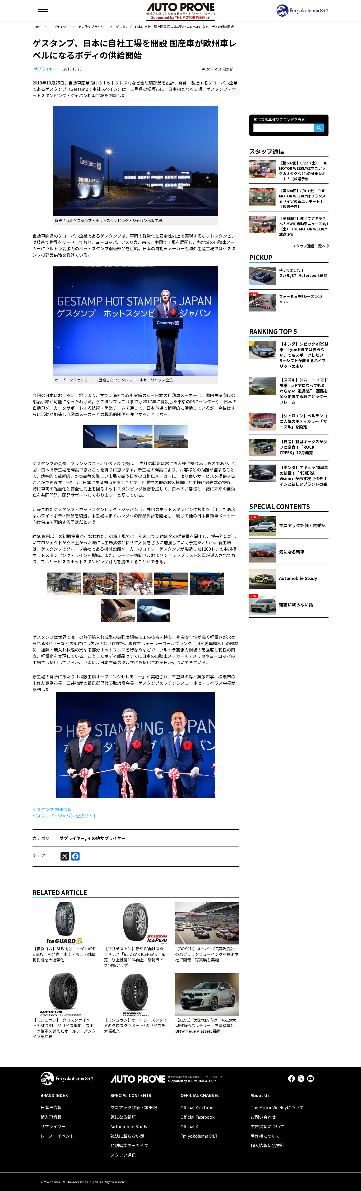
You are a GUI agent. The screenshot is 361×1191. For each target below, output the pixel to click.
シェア (39, 855)
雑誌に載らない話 (127, 1136)
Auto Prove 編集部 (217, 69)
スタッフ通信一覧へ (309, 245)
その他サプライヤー (106, 838)
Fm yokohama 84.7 (199, 1136)
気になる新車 (123, 1117)
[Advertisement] (288, 70)
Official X (189, 1126)
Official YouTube (197, 1107)
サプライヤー (45, 69)
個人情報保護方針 (267, 1145)
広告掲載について (267, 1126)
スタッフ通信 (123, 1155)
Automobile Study (128, 1126)
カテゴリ (41, 838)
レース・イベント (57, 1136)
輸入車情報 (51, 1117)
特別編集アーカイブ (129, 1145)
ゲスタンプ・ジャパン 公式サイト (65, 815)
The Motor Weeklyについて (277, 1107)
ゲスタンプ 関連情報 (52, 809)
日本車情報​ (51, 1107)
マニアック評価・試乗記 (133, 1107)
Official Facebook (198, 1117)
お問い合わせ (263, 1117)
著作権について (265, 1136)
